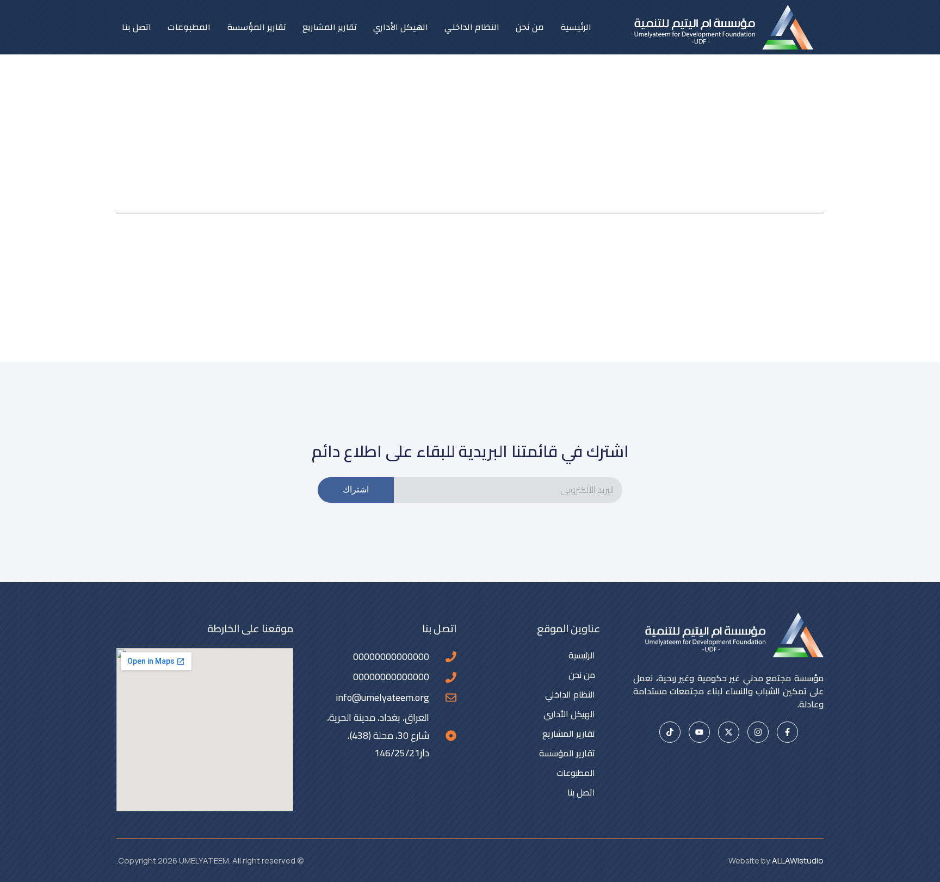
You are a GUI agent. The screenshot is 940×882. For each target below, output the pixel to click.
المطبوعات (189, 27)
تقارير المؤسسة (256, 27)
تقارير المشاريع (329, 27)
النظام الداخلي (471, 27)
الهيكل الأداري (400, 27)
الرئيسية (575, 27)
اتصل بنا (136, 27)
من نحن (530, 27)
